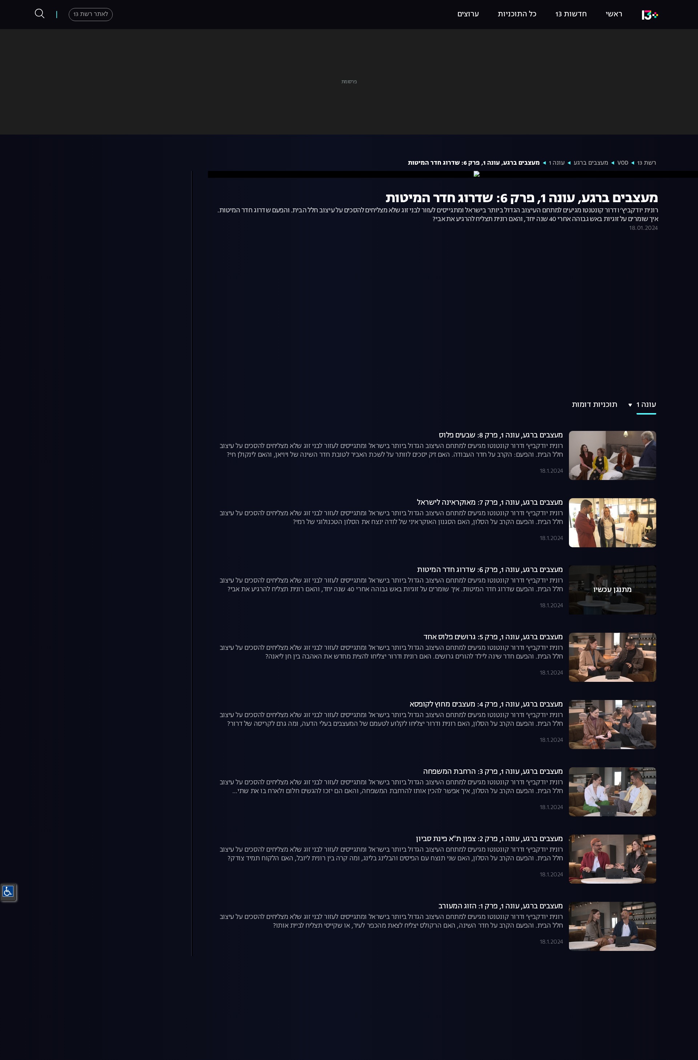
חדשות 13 (571, 14)
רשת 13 (646, 163)
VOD (622, 163)
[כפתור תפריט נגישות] (8, 891)
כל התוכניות (517, 14)
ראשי (614, 14)
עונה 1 (557, 163)
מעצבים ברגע (591, 163)
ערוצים (468, 14)
